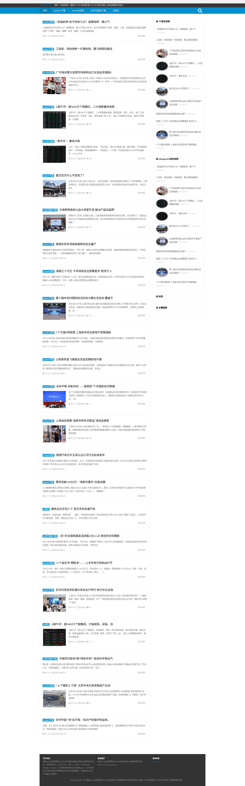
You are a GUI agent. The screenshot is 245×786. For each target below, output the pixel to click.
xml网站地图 (46, 5)
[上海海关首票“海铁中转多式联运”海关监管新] (54, 434)
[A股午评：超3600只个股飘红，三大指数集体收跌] (54, 120)
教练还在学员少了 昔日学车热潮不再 (73, 509)
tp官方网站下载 (98, 10)
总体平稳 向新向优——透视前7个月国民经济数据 (85, 386)
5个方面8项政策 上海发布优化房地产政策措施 (83, 332)
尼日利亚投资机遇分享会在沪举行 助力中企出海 (84, 589)
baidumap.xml (157, 762)
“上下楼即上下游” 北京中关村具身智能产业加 (83, 685)
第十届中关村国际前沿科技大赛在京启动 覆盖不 (84, 298)
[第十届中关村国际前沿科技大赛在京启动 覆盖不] (54, 311)
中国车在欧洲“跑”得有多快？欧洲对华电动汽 (86, 658)
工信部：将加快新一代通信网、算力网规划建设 (84, 48)
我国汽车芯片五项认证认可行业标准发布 (80, 455)
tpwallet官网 (78, 10)
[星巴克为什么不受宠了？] (54, 189)
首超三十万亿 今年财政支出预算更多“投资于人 (84, 271)
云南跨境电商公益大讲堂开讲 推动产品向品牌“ (87, 209)
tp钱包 (116, 10)
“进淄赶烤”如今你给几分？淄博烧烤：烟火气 (83, 21)
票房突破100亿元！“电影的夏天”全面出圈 (80, 482)
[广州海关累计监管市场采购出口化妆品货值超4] (54, 86)
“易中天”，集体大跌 (68, 141)
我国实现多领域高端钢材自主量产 (76, 244)
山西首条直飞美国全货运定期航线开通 (79, 359)
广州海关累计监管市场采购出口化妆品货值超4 (83, 72)
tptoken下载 (59, 10)
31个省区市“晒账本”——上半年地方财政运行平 (84, 562)
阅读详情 (141, 36)
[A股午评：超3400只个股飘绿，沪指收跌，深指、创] (54, 637)
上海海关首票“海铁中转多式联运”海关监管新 (82, 420)
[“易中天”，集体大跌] (54, 154)
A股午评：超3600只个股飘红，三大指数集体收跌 (85, 106)
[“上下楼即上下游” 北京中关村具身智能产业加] (54, 699)
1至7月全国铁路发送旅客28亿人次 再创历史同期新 (89, 536)
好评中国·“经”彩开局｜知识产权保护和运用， (83, 719)
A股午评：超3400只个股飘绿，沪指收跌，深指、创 (82, 624)
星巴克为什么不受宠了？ (70, 175)
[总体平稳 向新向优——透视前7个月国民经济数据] (54, 400)
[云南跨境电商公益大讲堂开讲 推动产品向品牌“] (54, 223)
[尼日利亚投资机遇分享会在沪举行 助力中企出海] (54, 603)
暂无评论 (56, 36)
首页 (45, 10)
